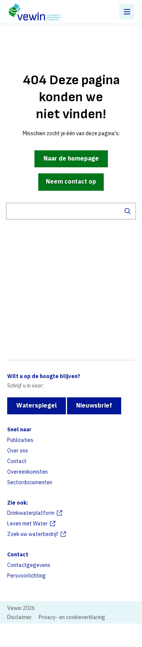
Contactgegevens (28, 565)
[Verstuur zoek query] (127, 211)
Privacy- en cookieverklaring (72, 617)
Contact (17, 461)
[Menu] (126, 11)
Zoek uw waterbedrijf (32, 534)
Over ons (17, 450)
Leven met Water (27, 523)
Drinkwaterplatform (31, 513)
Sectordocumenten (29, 482)
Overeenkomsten (27, 471)
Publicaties (20, 440)
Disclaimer (19, 617)
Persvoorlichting (26, 575)
